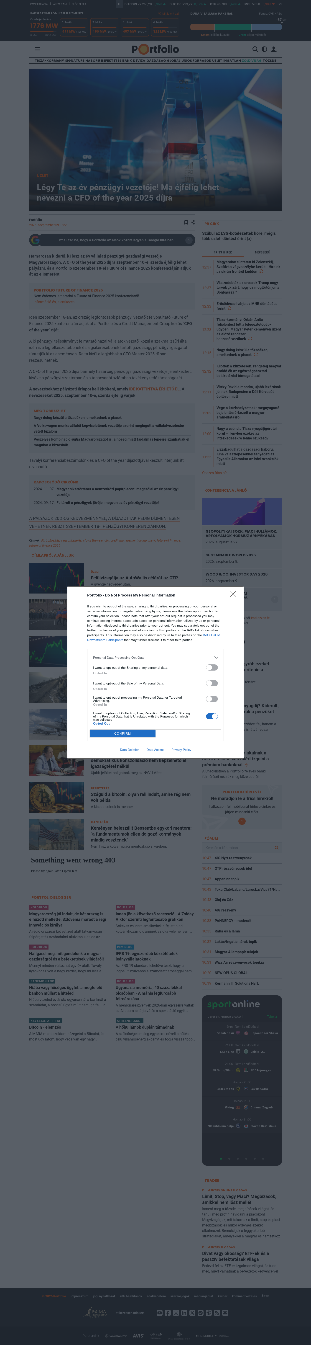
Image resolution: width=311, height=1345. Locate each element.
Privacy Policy (181, 749)
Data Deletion (130, 749)
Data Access (155, 749)
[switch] (212, 667)
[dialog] (155, 672)
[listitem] (155, 657)
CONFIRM (122, 733)
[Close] (234, 595)
